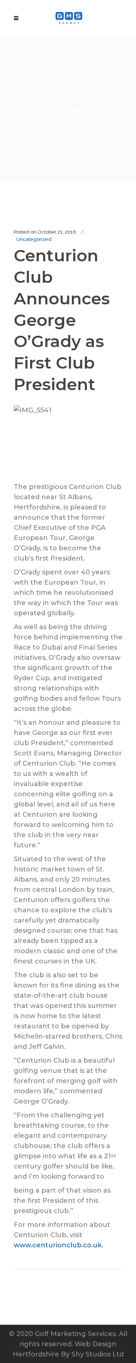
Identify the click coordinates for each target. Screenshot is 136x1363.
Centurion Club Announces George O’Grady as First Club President (62, 319)
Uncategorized (33, 239)
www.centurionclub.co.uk (58, 1245)
